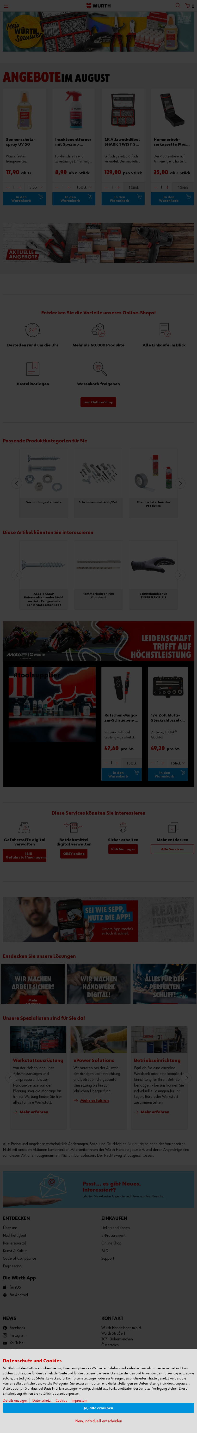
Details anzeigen (15, 1400)
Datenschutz (41, 1400)
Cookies (61, 1400)
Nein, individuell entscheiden (98, 1421)
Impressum (79, 1400)
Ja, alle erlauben (98, 1408)
